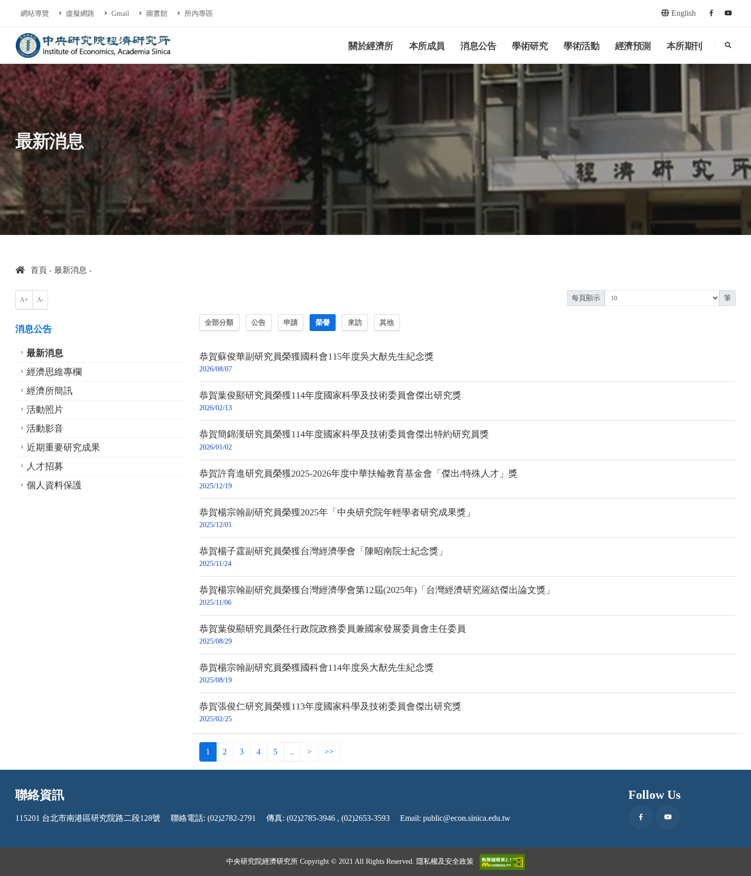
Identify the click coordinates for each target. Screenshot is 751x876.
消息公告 (478, 46)
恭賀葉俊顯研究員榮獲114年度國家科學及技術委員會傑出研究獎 (330, 395)
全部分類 (219, 322)
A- (40, 299)
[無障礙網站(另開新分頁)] (502, 862)
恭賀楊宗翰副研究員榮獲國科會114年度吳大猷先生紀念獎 (316, 667)
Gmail (119, 13)
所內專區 (197, 13)
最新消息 (70, 270)
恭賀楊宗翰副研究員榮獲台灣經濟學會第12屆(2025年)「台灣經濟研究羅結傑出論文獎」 (377, 590)
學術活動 (581, 46)
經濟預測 (633, 46)
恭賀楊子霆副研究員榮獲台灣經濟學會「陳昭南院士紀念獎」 (323, 551)
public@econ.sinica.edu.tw (466, 818)
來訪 (355, 322)
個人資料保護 (54, 485)
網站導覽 (34, 13)
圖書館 (156, 13)
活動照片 (45, 410)
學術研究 (530, 46)
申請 (291, 322)
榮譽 (323, 322)
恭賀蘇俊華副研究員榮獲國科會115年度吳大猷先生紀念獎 (316, 356)
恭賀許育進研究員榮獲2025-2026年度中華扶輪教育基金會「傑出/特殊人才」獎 (358, 473)
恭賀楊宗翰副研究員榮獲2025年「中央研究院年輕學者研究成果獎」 (337, 512)
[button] (733, 864)
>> (329, 751)
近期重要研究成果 (63, 447)
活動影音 (45, 428)
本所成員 (427, 46)
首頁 (36, 270)
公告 (258, 322)
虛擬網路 (79, 13)
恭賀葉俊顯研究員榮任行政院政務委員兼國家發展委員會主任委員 (332, 629)
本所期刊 (684, 46)
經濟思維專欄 (54, 372)
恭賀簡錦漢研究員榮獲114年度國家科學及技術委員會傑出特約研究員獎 (344, 434)
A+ (24, 299)
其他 (387, 322)
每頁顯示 (586, 298)
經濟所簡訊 (50, 391)
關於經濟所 (370, 46)
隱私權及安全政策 (445, 861)
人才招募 (45, 466)
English (682, 13)
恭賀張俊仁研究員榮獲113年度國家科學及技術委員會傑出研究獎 (330, 706)
